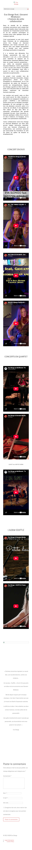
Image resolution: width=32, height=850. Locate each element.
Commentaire (7, 776)
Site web (5, 803)
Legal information (9, 840)
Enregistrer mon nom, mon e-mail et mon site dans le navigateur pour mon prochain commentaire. (15, 811)
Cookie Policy (10, 842)
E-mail (5, 798)
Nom (5, 793)
